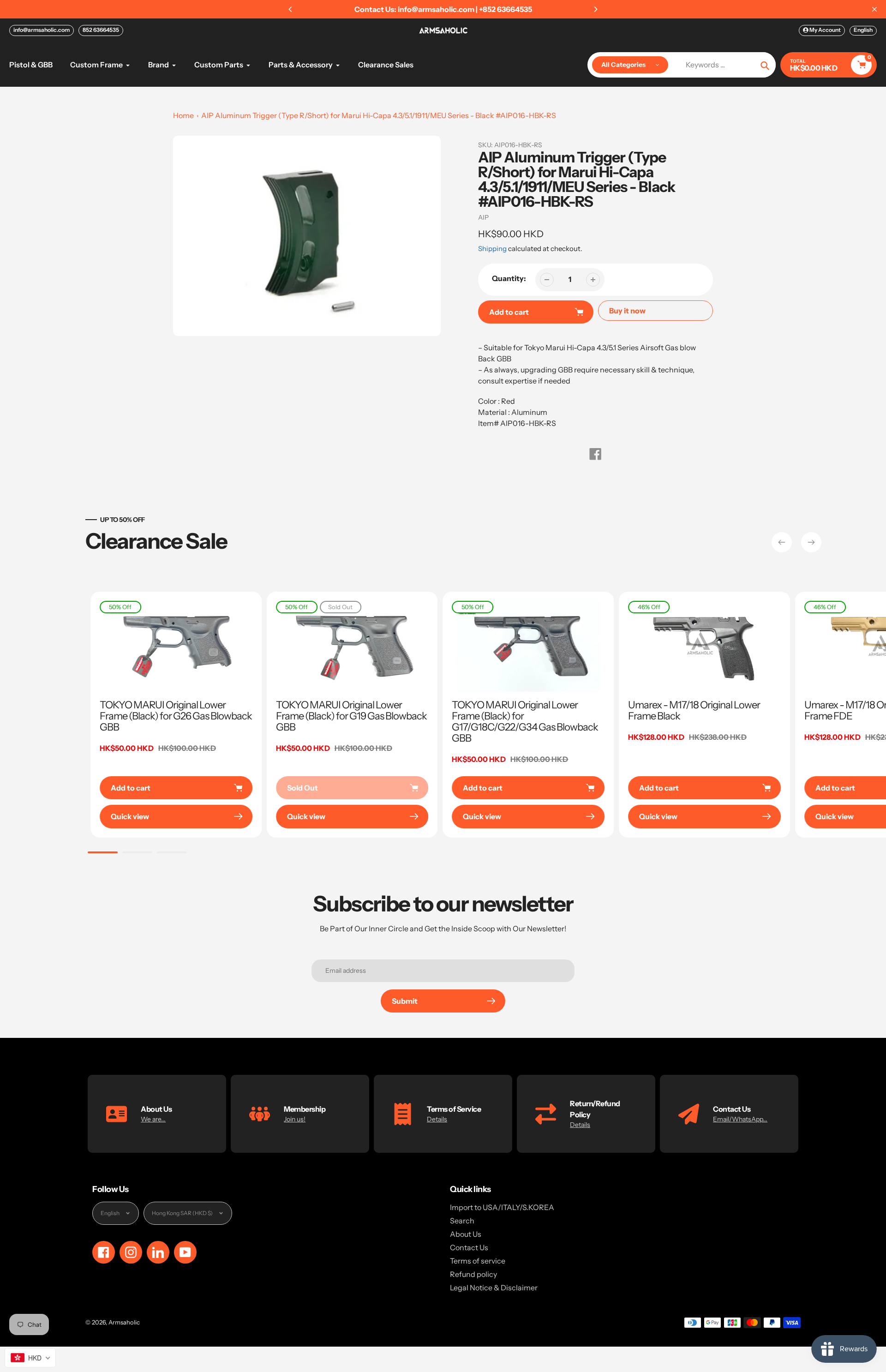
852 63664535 (101, 29)
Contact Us (469, 1247)
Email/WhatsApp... (740, 1119)
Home (183, 115)
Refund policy (473, 1274)
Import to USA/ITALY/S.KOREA (502, 1207)
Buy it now (627, 310)
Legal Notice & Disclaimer (494, 1287)
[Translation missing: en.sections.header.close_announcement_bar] (874, 9)
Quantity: (509, 278)
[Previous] (290, 9)
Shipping (492, 248)
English (863, 29)
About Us (465, 1234)
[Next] (595, 9)
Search (462, 1220)
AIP (483, 217)
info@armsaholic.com (41, 29)
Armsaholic (124, 1322)
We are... (153, 1119)
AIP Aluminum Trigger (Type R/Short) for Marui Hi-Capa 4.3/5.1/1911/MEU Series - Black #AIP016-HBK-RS (378, 115)
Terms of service (477, 1260)
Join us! (294, 1119)
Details (437, 1119)
